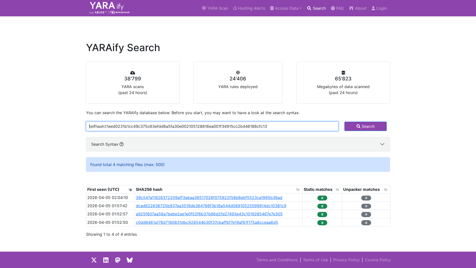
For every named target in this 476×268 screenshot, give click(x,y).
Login (381, 8)
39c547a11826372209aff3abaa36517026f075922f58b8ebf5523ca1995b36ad (209, 197)
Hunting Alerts (251, 8)
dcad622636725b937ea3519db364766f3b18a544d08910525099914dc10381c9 (211, 205)
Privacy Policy (346, 259)
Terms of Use (315, 259)
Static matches (318, 189)
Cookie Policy (378, 259)
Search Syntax (105, 144)
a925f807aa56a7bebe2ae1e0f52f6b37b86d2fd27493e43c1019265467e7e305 (209, 213)
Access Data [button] (286, 8)
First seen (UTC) (103, 189)
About (360, 8)
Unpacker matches (361, 189)
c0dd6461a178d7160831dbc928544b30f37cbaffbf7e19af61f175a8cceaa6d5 (207, 222)
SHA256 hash (149, 189)
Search (319, 8)
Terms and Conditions (277, 259)
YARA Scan (217, 8)
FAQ (339, 8)
